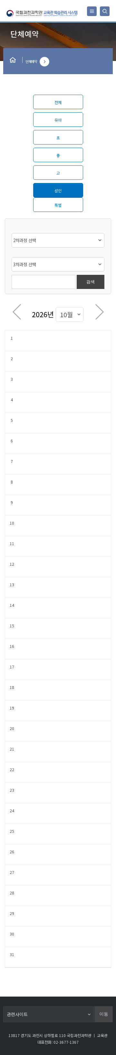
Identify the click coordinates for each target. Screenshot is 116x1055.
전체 (58, 102)
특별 (58, 205)
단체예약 (30, 61)
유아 (58, 120)
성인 (58, 190)
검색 (90, 281)
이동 (103, 1013)
